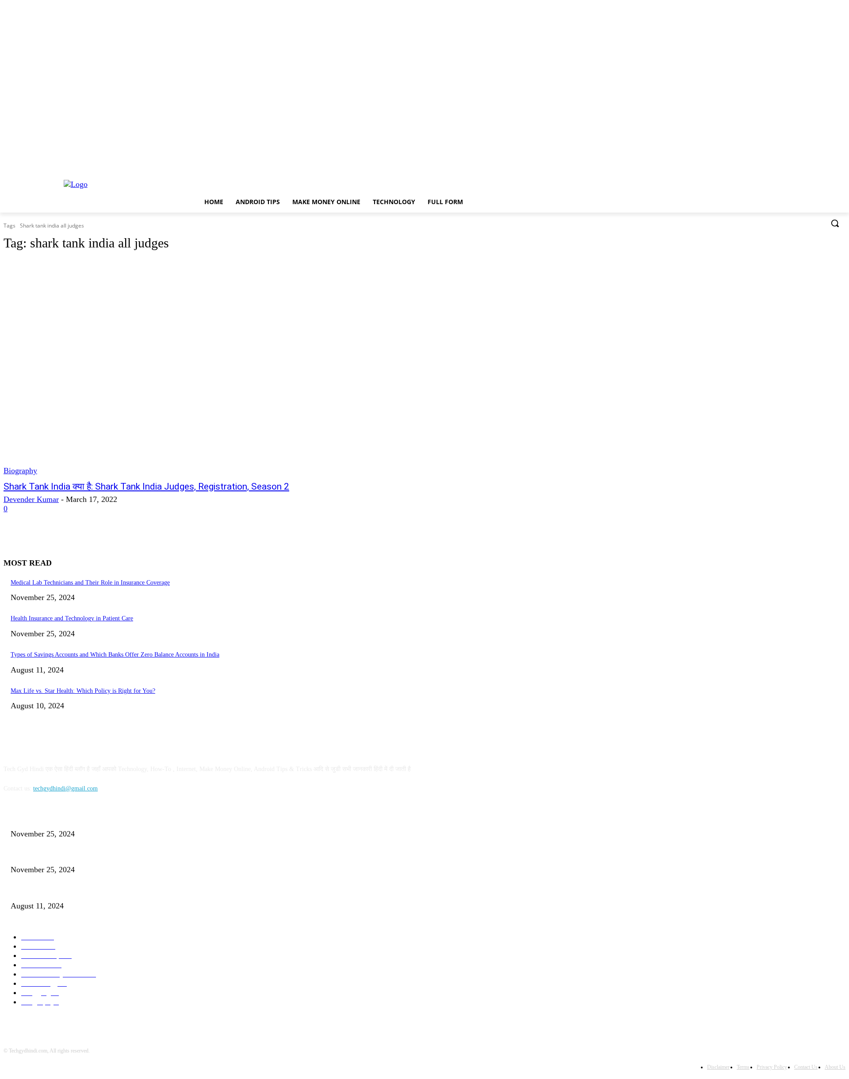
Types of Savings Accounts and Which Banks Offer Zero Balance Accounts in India (115, 654)
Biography (20, 470)
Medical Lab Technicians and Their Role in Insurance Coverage (90, 582)
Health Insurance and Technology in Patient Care (72, 618)
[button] (834, 223)
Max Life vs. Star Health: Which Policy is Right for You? (83, 691)
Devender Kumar (31, 499)
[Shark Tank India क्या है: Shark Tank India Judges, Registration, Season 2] (219, 367)
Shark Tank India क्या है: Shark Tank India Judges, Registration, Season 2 (146, 486)
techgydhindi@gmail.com (65, 788)
